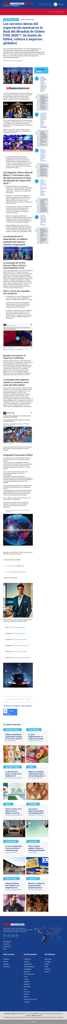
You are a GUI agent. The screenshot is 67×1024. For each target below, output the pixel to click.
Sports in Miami (11, 878)
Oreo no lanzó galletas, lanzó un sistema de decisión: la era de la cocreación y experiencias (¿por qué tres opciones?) (43, 205)
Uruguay (47, 971)
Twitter (5, 961)
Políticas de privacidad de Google (38, 1017)
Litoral (26, 979)
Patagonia (27, 986)
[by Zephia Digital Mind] (33, 1022)
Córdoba (26, 961)
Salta (25, 989)
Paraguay (48, 969)
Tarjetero (6, 944)
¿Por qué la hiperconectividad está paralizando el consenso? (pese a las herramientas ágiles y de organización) (44, 170)
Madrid (47, 964)
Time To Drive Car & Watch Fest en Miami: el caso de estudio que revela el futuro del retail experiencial (43, 154)
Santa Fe (26, 997)
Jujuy (25, 976)
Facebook (6, 959)
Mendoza (27, 981)
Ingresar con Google (8, 712)
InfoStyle (27, 971)
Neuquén (26, 984)
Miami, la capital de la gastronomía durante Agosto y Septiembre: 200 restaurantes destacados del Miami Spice (43, 235)
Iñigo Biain (39, 1015)
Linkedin (6, 964)
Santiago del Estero (30, 999)
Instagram (6, 966)
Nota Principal (34, 730)
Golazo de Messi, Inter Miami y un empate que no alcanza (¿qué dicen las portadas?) (43, 220)
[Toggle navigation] (63, 12)
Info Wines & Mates (12, 730)
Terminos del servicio (53, 1017)
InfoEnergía (28, 964)
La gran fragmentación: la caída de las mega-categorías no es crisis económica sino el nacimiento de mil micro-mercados (44, 102)
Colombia (48, 961)
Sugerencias (7, 941)
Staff (5, 949)
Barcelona (48, 959)
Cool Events (33, 878)
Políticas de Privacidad (45, 1013)
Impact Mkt (33, 804)
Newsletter (7, 946)
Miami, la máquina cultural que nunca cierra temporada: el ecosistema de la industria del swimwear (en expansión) (43, 138)
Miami (31, 767)
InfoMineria (27, 969)
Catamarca (27, 959)
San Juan (27, 991)
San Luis (26, 994)
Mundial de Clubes (11, 19)
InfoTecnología (29, 974)
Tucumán (27, 1002)
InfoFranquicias (29, 966)
